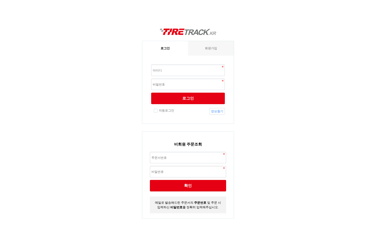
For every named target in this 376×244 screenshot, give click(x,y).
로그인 (188, 98)
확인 (188, 185)
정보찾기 (217, 111)
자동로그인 (166, 110)
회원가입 (211, 48)
